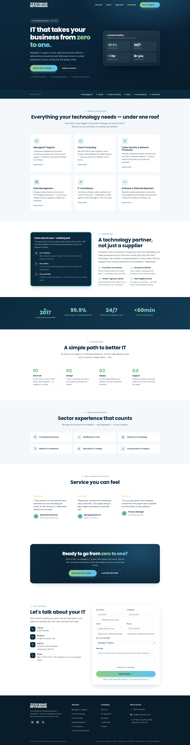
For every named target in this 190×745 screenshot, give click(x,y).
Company (130, 610)
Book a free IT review (43, 68)
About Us (104, 710)
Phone (129, 624)
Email (98, 624)
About (108, 5)
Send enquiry (126, 674)
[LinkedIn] (32, 722)
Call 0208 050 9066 (109, 573)
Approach (119, 5)
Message (99, 648)
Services (98, 5)
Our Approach (106, 714)
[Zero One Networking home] (39, 5)
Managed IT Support (79, 710)
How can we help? (103, 638)
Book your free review (83, 573)
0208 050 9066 (43, 631)
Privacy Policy (140, 741)
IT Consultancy (77, 726)
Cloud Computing (78, 714)
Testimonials (105, 722)
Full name (100, 610)
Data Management (79, 722)
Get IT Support (149, 5)
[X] (43, 722)
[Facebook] (38, 722)
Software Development (80, 731)
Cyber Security (77, 718)
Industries (131, 5)
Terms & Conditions (153, 741)
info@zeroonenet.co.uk (46, 638)
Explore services (69, 68)
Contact (104, 726)
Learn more (39, 164)
